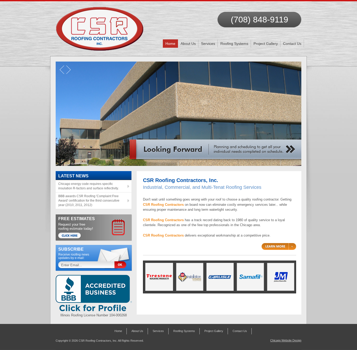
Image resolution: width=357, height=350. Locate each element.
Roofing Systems (234, 43)
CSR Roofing (100, 26)
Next (69, 71)
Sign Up (122, 265)
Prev (64, 71)
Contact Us (292, 43)
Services (208, 43)
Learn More (279, 246)
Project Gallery (266, 43)
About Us (188, 43)
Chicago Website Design (285, 340)
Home (170, 43)
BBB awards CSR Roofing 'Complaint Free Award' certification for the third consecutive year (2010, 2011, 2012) (88, 200)
